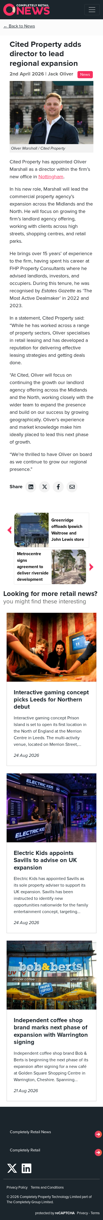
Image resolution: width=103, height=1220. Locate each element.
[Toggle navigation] (92, 9)
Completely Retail (25, 1150)
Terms (95, 1213)
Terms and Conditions (47, 1187)
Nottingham (50, 177)
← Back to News (19, 26)
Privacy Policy (17, 1187)
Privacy (82, 1213)
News (85, 74)
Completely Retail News (30, 1132)
